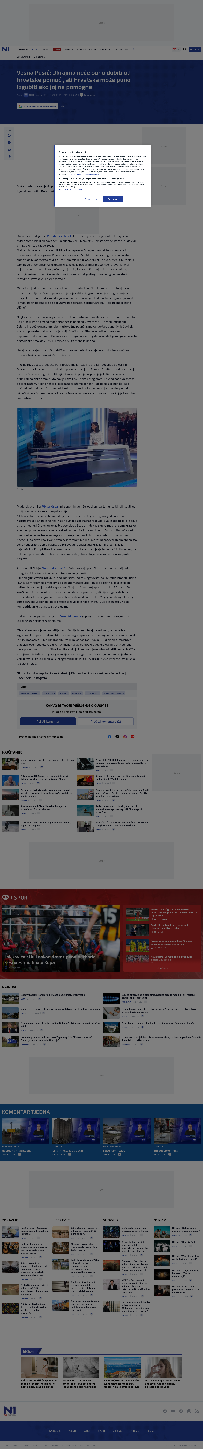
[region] (102, 176)
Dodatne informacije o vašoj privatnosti (84, 174)
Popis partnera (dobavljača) (70, 189)
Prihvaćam (112, 199)
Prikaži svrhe (91, 199)
